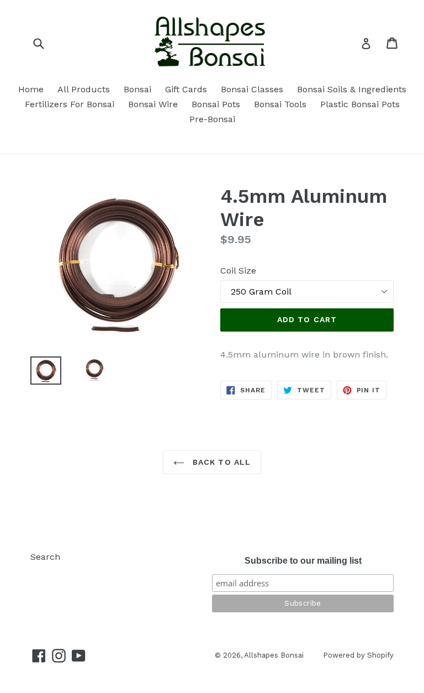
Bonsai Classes (252, 89)
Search (45, 557)
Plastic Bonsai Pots (360, 104)
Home (31, 89)
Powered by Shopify (358, 655)
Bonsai (137, 89)
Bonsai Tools (280, 104)
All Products (83, 89)
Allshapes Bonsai (274, 655)
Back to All (220, 462)
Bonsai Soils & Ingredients (351, 89)
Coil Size (238, 270)
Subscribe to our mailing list (303, 560)
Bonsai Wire (153, 104)
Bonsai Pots (216, 104)
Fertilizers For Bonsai (69, 104)
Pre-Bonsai (212, 119)
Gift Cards (186, 89)
